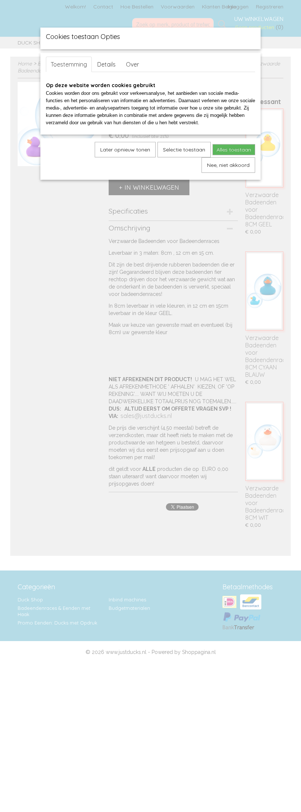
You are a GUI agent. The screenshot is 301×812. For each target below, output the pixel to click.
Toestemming (69, 64)
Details (106, 64)
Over (132, 64)
